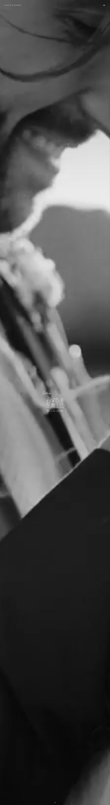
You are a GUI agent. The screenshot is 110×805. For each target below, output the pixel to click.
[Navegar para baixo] (55, 802)
